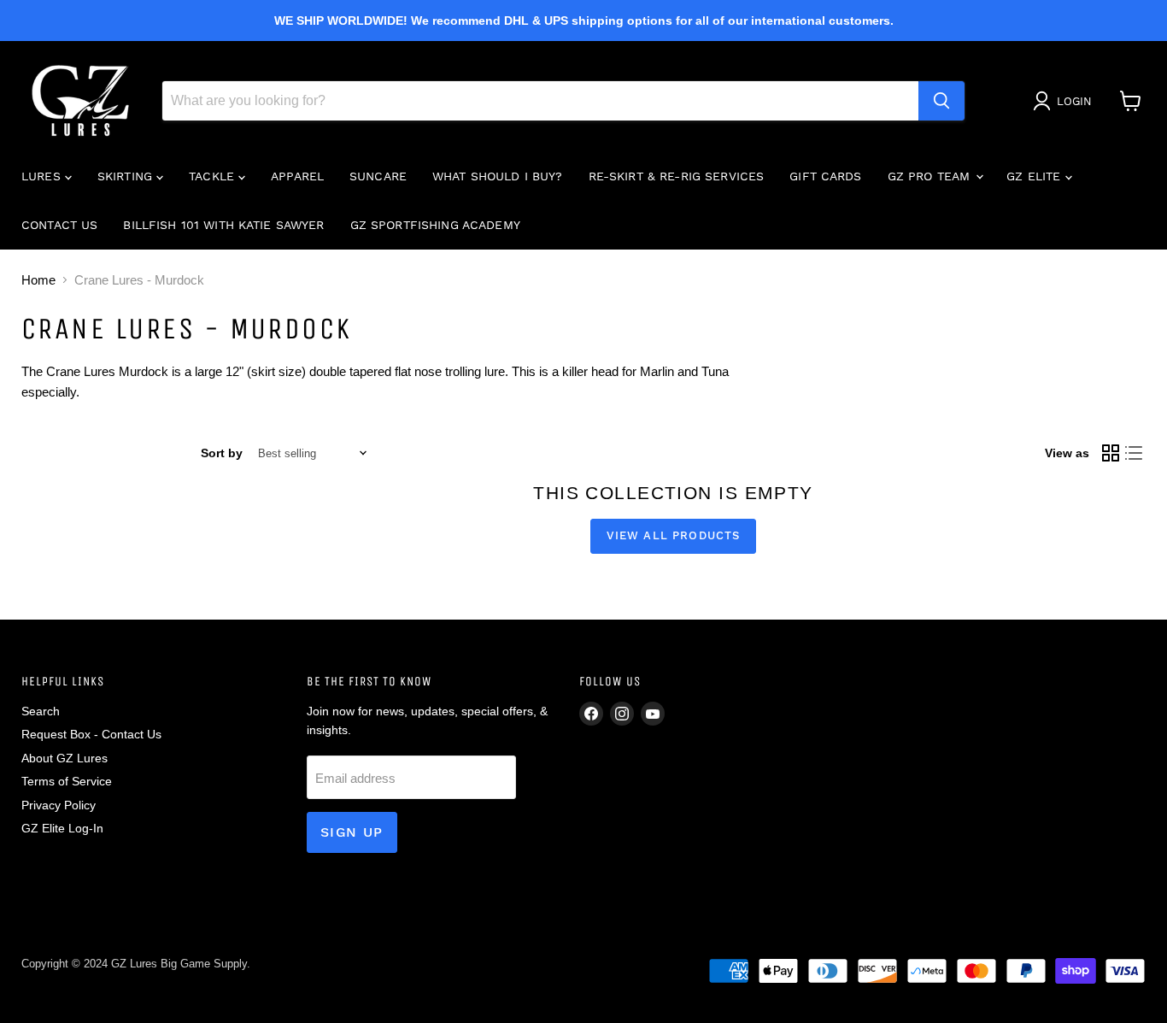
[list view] (1134, 454)
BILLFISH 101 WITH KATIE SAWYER (223, 225)
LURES (43, 176)
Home (38, 280)
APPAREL (297, 176)
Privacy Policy (58, 805)
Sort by (222, 453)
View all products (674, 535)
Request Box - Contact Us (91, 734)
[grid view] (1111, 454)
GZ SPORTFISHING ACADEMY (435, 225)
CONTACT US (59, 225)
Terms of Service (66, 781)
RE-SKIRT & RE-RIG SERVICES (677, 176)
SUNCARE (378, 176)
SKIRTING (126, 176)
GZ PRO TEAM (931, 176)
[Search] (941, 101)
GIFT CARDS (825, 176)
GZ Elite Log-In (62, 828)
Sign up (352, 832)
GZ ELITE (1035, 176)
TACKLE (213, 176)
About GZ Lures (64, 758)
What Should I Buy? (497, 176)
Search (40, 711)
